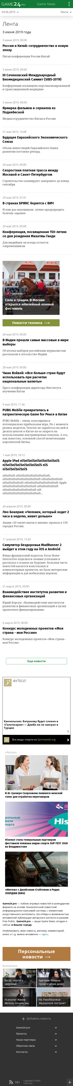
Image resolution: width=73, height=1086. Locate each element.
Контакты (22, 1051)
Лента (10, 23)
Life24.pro (10, 752)
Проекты (21, 1033)
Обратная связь (25, 1045)
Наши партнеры (26, 1039)
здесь (45, 934)
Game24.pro (23, 1027)
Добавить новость (39, 1018)
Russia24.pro (10, 965)
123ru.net (28, 1083)
